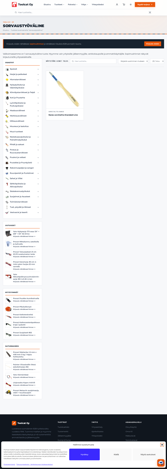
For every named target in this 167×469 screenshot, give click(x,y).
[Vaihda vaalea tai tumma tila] (130, 4)
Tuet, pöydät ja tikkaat (20, 207)
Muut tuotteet (16, 131)
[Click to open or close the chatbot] (161, 463)
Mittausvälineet (17, 121)
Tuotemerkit (63, 431)
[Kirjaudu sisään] (117, 4)
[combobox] (82, 12)
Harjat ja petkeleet (18, 74)
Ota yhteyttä (131, 427)
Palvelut (72, 4)
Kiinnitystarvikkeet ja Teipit (22, 92)
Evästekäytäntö (9, 464)
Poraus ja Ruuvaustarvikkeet (19, 151)
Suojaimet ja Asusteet (20, 196)
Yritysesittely (97, 427)
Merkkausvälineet (18, 116)
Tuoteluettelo (63, 427)
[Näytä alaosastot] (38, 69)
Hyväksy (84, 454)
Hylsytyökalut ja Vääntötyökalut (17, 86)
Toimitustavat (131, 440)
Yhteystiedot (98, 4)
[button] (162, 445)
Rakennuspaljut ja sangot (22, 168)
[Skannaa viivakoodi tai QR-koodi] (150, 12)
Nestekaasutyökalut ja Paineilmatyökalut (20, 138)
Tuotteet (58, 4)
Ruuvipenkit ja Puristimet (22, 173)
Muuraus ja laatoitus (19, 126)
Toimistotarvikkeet (19, 202)
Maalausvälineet (17, 110)
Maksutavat (130, 436)
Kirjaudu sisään (152, 44)
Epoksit (13, 69)
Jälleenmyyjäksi (64, 436)
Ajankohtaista (97, 431)
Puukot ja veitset (18, 157)
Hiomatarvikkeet (18, 79)
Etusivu (47, 4)
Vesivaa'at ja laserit (18, 212)
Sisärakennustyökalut (20, 191)
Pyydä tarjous (144, 4)
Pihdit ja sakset (17, 144)
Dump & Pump (64, 440)
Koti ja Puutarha (17, 97)
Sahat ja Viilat (16, 178)
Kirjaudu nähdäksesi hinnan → (24, 236)
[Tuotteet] (124, 4)
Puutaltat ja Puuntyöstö (21, 162)
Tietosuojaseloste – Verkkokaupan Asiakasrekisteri (34, 464)
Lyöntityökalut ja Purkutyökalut (18, 104)
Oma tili (129, 431)
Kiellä (116, 454)
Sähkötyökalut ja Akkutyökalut (18, 185)
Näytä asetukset (148, 454)
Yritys (83, 4)
